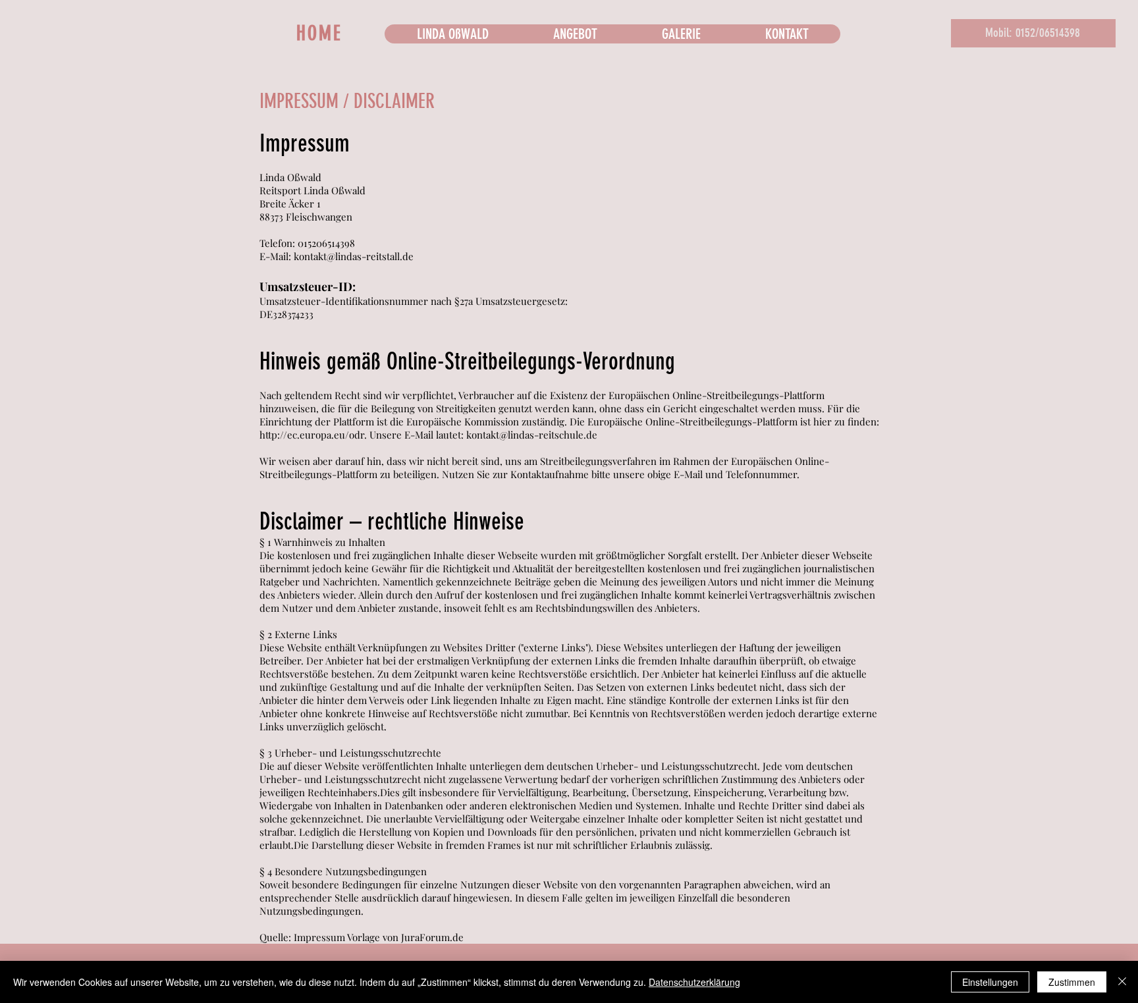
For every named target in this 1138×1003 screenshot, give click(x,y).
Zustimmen (1071, 982)
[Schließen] (1122, 981)
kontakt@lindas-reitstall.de (354, 256)
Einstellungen (990, 982)
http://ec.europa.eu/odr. (313, 434)
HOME (319, 33)
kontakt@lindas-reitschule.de (531, 434)
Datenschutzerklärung (694, 982)
